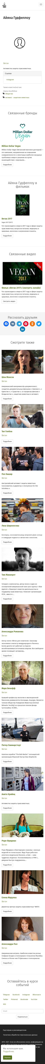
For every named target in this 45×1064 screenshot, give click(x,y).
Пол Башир (7, 474)
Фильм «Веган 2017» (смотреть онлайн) (21, 288)
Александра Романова (12, 631)
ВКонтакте (37, 995)
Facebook (16, 995)
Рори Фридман (9, 840)
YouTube (34, 999)
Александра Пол (9, 944)
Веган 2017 (7, 218)
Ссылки (8, 73)
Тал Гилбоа (7, 431)
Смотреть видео (9, 301)
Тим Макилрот (8, 575)
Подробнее (7, 165)
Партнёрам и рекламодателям (14, 1030)
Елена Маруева (9, 897)
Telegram (6, 995)
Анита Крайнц (8, 794)
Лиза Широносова (10, 525)
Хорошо (7, 1057)
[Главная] (4, 5)
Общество (9, 94)
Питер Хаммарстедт (11, 745)
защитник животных (21, 97)
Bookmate (24, 999)
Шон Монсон (8, 377)
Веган (6, 63)
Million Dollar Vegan (11, 146)
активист (8, 97)
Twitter (5, 999)
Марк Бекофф (8, 688)
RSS (4, 1004)
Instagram (10, 80)
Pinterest (14, 999)
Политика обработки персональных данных (20, 1035)
